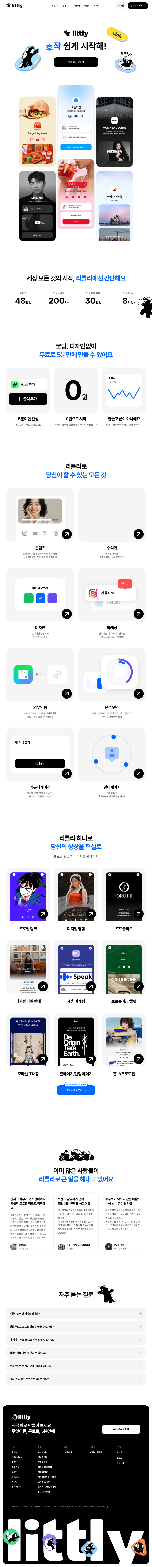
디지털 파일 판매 (45, 1467)
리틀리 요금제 (96, 1452)
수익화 (14, 1462)
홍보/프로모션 (44, 1491)
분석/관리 (16, 1477)
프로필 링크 (43, 1452)
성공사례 (120, 1463)
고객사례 (68, 1452)
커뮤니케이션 (17, 1457)
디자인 (14, 1472)
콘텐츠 (14, 1452)
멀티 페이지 (16, 1486)
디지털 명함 (43, 1457)
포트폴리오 (42, 1462)
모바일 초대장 (44, 1482)
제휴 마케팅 (43, 1472)
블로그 (119, 1458)
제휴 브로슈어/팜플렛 (47, 1477)
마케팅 (14, 1482)
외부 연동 (16, 1467)
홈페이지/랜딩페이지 (47, 1486)
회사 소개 (121, 1452)
